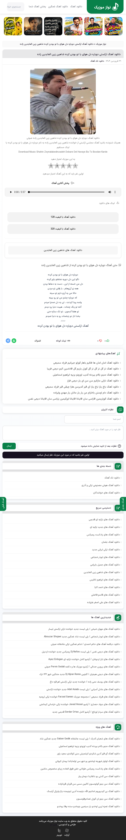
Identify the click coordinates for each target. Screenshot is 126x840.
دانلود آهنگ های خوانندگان (106, 493)
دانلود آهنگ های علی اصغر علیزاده (103, 602)
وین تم (53, 824)
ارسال (9, 446)
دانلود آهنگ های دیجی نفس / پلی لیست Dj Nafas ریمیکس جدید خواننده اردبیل (81, 652)
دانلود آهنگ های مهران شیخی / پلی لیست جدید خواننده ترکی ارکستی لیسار (84, 629)
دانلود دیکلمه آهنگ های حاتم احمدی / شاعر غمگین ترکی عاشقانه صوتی (85, 644)
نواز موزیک (101, 44)
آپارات (66, 835)
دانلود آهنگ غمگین (58, 7)
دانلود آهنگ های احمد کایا (107, 587)
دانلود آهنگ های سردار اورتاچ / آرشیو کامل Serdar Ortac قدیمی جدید (86, 712)
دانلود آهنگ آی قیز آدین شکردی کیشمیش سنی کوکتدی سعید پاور (88, 753)
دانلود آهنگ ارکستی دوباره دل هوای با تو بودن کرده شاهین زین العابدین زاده (79, 54)
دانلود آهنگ (76, 7)
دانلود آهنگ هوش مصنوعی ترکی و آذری (101, 485)
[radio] (75, 166)
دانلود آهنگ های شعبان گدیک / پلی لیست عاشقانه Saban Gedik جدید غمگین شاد (80, 739)
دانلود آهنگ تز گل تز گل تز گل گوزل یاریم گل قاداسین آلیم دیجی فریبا (83, 369)
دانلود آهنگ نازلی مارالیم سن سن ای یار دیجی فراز (93, 381)
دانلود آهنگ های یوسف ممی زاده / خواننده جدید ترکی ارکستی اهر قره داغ (85, 682)
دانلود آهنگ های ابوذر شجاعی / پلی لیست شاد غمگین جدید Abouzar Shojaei (82, 636)
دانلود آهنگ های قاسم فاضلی (105, 595)
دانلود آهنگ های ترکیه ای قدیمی (104, 519)
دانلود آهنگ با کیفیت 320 (63, 229)
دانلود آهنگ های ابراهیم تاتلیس (105, 580)
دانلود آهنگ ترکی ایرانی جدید (106, 549)
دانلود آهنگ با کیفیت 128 (63, 217)
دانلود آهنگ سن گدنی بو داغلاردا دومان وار (99, 776)
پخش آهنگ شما (37, 7)
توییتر (59, 835)
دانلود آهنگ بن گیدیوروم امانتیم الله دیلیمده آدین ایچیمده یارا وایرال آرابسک (83, 791)
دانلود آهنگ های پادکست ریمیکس (103, 534)
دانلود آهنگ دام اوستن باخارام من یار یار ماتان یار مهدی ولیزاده (86, 393)
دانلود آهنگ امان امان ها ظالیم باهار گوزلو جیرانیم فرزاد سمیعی (86, 363)
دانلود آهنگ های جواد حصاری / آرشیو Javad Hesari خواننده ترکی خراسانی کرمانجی (79, 704)
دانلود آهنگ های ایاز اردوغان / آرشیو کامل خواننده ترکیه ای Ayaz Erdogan (84, 659)
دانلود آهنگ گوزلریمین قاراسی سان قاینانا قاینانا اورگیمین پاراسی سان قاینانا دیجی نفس (73, 399)
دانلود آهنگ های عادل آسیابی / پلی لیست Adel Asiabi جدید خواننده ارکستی (83, 689)
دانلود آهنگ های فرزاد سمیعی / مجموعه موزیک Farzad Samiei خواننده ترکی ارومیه (79, 697)
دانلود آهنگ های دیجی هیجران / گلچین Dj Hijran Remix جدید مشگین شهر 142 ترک (79, 674)
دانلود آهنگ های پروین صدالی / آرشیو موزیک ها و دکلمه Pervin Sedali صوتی (82, 667)
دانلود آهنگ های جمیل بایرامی (105, 565)
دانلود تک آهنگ (97, 61)
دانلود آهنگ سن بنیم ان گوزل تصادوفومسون (98, 799)
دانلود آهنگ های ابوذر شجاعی (105, 557)
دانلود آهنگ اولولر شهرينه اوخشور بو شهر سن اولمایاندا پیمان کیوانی (87, 761)
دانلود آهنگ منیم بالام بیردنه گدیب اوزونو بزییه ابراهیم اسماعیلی (86, 375)
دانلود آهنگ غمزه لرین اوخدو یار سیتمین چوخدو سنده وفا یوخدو (88, 806)
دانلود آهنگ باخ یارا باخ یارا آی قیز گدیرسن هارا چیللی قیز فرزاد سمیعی (82, 387)
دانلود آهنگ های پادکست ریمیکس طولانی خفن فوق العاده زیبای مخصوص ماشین (80, 769)
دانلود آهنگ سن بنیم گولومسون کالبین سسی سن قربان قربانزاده (89, 784)
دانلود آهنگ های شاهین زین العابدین (63, 250)
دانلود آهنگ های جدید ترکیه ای (105, 527)
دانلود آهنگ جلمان (111, 542)
